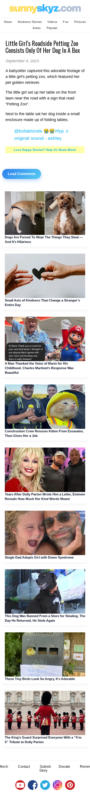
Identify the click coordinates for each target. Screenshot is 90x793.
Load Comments (21, 174)
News (8, 22)
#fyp (59, 130)
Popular (52, 28)
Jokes (36, 28)
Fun (66, 22)
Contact (24, 766)
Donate (64, 766)
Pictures (80, 22)
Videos (52, 22)
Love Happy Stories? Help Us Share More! (45, 150)
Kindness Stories (30, 22)
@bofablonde (28, 130)
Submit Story (45, 768)
